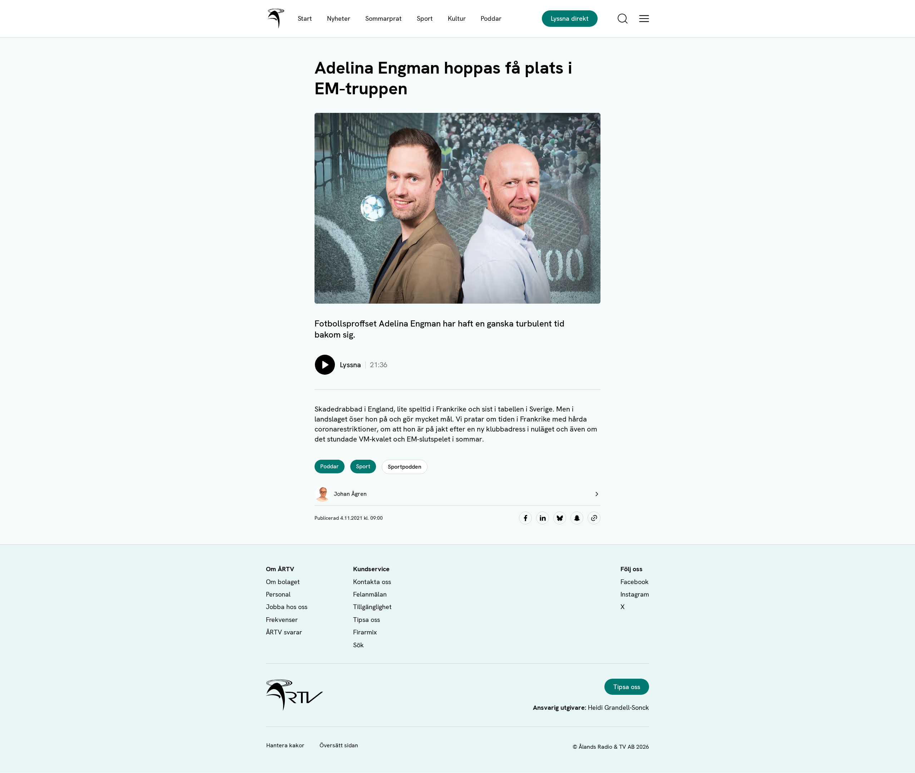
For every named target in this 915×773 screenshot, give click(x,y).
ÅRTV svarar (284, 632)
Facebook (634, 582)
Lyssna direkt (570, 18)
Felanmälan (370, 594)
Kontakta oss (372, 582)
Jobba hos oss (286, 607)
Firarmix (365, 632)
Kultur (457, 18)
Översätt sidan (339, 745)
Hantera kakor (285, 745)
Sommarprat (383, 18)
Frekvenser (282, 619)
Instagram (634, 594)
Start (305, 18)
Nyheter (338, 18)
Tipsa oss (366, 619)
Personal (278, 594)
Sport (425, 18)
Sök (358, 645)
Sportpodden (404, 466)
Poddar (491, 18)
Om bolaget (283, 582)
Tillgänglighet (372, 607)
